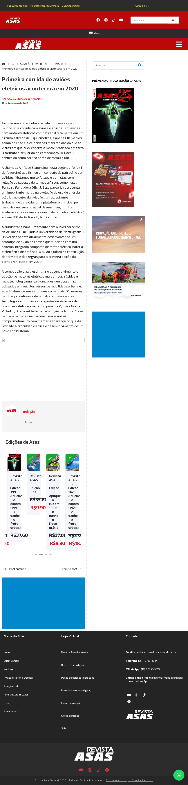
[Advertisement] (44, 603)
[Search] (173, 20)
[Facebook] (98, 20)
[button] (94, 32)
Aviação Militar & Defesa (18, 677)
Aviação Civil (11, 686)
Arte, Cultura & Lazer (16, 694)
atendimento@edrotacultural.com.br (155, 652)
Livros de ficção (70, 715)
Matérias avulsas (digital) (76, 690)
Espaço (8, 702)
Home (7, 652)
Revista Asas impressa (74, 652)
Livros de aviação (71, 702)
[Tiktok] (113, 20)
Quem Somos (11, 660)
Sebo (64, 728)
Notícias (8, 669)
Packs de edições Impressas (77, 677)
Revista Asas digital (73, 664)
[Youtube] (121, 20)
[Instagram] (106, 20)
